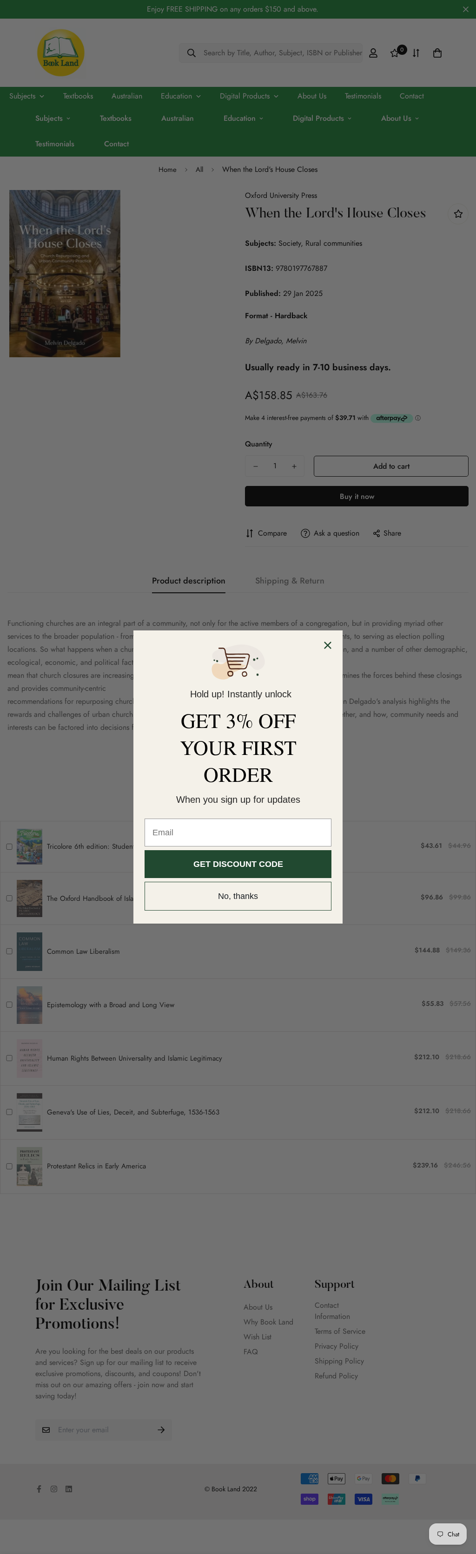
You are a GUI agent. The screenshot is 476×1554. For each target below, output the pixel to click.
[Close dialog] (327, 645)
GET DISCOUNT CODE (238, 864)
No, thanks (238, 896)
